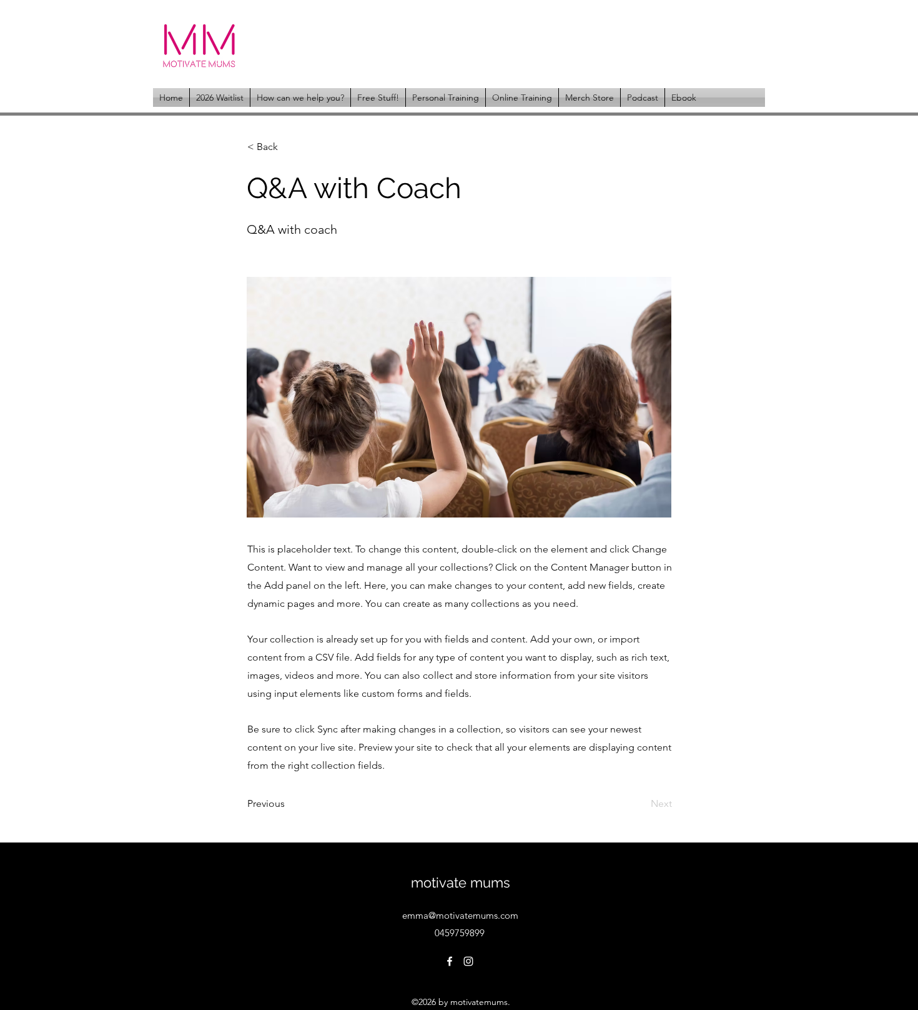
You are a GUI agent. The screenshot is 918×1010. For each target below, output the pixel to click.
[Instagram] (468, 961)
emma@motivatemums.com (460, 915)
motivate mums (460, 882)
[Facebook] (449, 961)
